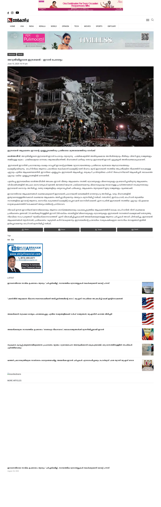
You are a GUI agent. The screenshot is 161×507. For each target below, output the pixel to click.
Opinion (54, 26)
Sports (82, 26)
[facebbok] (8, 13)
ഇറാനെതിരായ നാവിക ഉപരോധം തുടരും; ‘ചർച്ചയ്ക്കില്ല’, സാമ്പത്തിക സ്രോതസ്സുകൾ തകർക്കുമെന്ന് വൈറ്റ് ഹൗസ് (58, 283)
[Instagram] (12, 13)
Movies (72, 26)
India (26, 26)
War (12, 239)
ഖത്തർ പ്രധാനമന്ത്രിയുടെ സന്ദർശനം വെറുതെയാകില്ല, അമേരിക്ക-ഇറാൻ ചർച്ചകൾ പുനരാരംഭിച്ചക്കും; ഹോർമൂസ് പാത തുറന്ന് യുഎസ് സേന (70, 360)
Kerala (35, 26)
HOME (11, 26)
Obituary (93, 26)
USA (19, 26)
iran (8, 239)
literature (12, 54)
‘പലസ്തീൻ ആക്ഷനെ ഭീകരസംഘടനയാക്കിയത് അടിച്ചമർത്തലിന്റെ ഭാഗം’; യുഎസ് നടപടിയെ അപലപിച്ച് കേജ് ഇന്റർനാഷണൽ (65, 299)
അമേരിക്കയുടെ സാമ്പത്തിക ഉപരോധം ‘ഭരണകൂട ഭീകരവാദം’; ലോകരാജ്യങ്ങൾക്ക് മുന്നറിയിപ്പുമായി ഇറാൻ (55, 329)
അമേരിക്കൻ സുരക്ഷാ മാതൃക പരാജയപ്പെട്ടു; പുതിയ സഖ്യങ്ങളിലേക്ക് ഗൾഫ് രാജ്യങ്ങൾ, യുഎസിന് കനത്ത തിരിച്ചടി (59, 314)
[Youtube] (17, 13)
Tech (64, 26)
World (45, 26)
